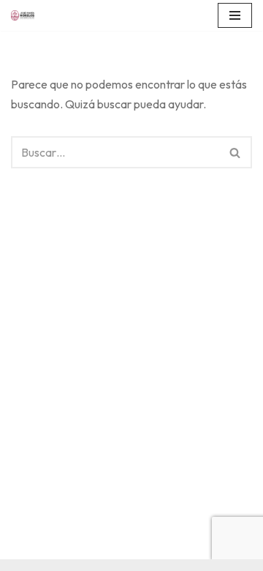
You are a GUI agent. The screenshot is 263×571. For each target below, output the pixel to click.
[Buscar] (235, 152)
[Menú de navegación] (235, 15)
